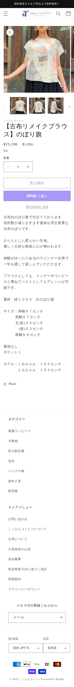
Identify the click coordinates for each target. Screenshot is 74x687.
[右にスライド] (69, 106)
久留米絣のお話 (19, 549)
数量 (6, 157)
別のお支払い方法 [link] (37, 206)
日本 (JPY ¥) (21, 647)
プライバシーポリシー (24, 589)
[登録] (61, 617)
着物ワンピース (19, 431)
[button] (5, 14)
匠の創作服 (16, 451)
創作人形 (14, 481)
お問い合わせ (18, 519)
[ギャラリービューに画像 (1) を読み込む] (18, 105)
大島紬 (13, 441)
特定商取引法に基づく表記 (27, 569)
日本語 (52, 647)
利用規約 (14, 579)
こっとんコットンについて (27, 529)
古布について (18, 539)
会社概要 (14, 559)
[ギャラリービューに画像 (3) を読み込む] (55, 105)
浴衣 (11, 461)
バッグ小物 (16, 471)
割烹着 (13, 491)
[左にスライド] (4, 106)
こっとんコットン (30, 679)
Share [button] (12, 383)
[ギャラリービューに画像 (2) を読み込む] (37, 105)
